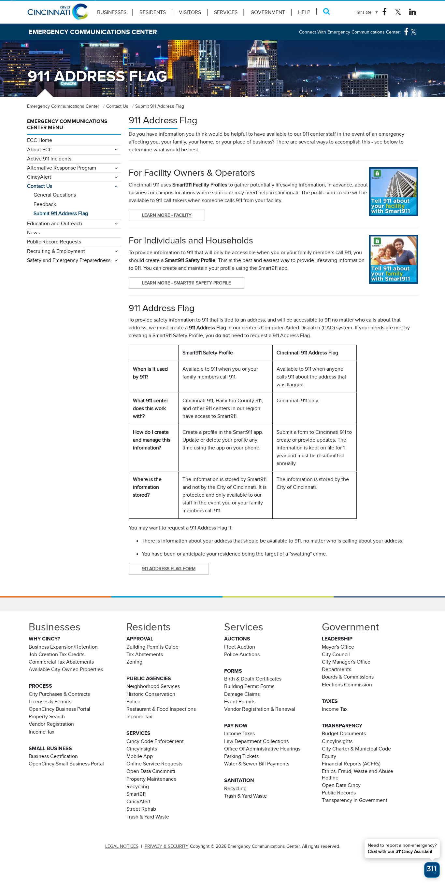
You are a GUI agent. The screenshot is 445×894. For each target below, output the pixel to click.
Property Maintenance (151, 779)
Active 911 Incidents (49, 159)
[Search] (327, 11)
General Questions (55, 195)
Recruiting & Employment (56, 251)
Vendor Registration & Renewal (259, 709)
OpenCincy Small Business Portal (66, 764)
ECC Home (39, 140)
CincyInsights (141, 749)
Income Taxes (239, 733)
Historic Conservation (150, 694)
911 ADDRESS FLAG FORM (168, 568)
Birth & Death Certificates (252, 679)
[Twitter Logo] (398, 12)
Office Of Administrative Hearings (262, 749)
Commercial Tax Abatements (61, 662)
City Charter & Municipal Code (356, 749)
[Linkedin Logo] (412, 12)
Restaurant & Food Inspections (161, 709)
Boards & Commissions (348, 677)
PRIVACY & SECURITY (167, 846)
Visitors (190, 12)
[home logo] (58, 14)
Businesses (111, 12)
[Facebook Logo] (384, 12)
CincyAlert (39, 177)
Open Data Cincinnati (150, 771)
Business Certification (53, 756)
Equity (329, 756)
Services (225, 12)
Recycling (137, 787)
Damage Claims (242, 694)
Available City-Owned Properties (66, 669)
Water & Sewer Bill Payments (256, 764)
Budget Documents (344, 733)
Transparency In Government (354, 800)
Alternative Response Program (61, 168)
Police (133, 702)
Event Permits (239, 702)
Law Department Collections (256, 741)
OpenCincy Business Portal (59, 709)
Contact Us (39, 186)
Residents (152, 12)
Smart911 (136, 794)
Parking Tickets (241, 756)
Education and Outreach (54, 224)
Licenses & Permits (50, 702)
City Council (336, 654)
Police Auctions (242, 654)
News (33, 233)
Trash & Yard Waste (147, 817)
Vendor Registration (51, 724)
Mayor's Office (338, 647)
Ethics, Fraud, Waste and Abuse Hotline (357, 774)
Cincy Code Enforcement (155, 741)
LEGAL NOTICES (121, 846)
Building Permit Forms (249, 686)
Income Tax (41, 732)
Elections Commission (347, 685)
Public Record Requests (54, 242)
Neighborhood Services (153, 686)
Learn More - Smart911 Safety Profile (186, 282)
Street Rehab (141, 809)
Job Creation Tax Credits (56, 654)
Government (268, 12)
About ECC (39, 150)
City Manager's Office (346, 662)
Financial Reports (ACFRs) (351, 764)
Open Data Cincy (341, 785)
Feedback (45, 204)
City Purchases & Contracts (59, 694)
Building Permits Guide (152, 647)
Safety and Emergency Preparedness (68, 260)
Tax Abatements (144, 654)
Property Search (47, 717)
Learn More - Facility (167, 215)
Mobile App (139, 756)
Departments (336, 669)
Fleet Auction (239, 647)
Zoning (134, 662)
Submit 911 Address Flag (61, 213)
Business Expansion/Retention (63, 647)
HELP (304, 12)
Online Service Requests (154, 764)
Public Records (339, 793)
